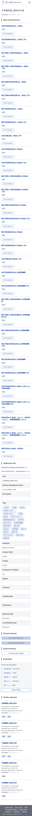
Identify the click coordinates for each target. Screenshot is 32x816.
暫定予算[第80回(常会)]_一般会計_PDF (13, 122)
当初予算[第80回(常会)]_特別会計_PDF (13, 162)
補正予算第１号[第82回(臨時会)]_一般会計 (14, 53)
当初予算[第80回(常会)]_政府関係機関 (13, 272)
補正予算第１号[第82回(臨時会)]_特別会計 (14, 176)
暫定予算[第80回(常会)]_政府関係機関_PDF (15, 373)
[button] (29, 2)
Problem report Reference (16, 643)
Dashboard (17, 811)
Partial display (20, 471)
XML (9, 716)
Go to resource (8, 33)
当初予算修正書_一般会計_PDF (11, 135)
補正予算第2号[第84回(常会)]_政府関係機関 (15, 330)
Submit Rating (16, 690)
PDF (3, 716)
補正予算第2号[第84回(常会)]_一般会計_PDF (15, 95)
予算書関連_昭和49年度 (9, 723)
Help (26, 807)
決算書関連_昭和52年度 (9, 703)
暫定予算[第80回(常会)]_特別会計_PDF (13, 245)
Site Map (24, 811)
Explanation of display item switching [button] (13, 467)
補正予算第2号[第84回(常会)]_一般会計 (13, 82)
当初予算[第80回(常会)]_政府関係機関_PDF (15, 286)
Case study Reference (16, 638)
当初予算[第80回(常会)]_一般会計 (12, 26)
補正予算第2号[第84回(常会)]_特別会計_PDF (15, 218)
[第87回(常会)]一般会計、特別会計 (12, 448)
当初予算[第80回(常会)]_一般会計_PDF (13, 39)
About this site (9, 807)
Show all (27, 471)
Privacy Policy (23, 809)
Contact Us (8, 811)
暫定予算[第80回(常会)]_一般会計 (12, 109)
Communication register (16, 653)
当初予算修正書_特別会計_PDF (11, 259)
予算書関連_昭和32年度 (9, 763)
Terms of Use (18, 807)
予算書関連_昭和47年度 (9, 743)
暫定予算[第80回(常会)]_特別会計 (12, 232)
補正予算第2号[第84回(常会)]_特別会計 (13, 205)
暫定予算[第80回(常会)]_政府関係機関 (13, 359)
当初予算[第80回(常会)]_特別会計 (12, 149)
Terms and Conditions (11, 809)
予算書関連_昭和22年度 (9, 782)
